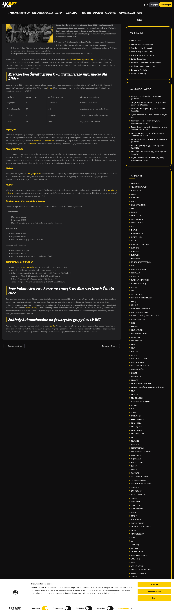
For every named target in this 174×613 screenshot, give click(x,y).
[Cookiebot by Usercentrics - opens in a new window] (15, 608)
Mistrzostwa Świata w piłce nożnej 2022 (81, 59)
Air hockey (135, 183)
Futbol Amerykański (140, 280)
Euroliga (135, 251)
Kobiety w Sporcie (139, 333)
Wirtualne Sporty (139, 555)
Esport (58, 13)
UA (132, 541)
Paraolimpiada (137, 419)
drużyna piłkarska (34, 173)
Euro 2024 (86, 13)
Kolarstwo (136, 337)
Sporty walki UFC (138, 494)
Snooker (135, 487)
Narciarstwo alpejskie (140, 401)
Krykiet (134, 344)
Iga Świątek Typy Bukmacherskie (143, 66)
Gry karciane (136, 294)
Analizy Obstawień (139, 187)
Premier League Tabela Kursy (142, 51)
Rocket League (137, 462)
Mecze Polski (136, 40)
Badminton (136, 190)
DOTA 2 (134, 230)
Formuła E (135, 276)
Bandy (134, 194)
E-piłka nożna (137, 233)
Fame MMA (135, 258)
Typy (133, 537)
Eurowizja (135, 255)
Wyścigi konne (137, 566)
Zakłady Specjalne (139, 573)
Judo (133, 323)
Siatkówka (98, 13)
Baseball (135, 198)
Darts (133, 226)
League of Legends (139, 359)
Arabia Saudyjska (27, 267)
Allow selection (154, 591)
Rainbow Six (136, 455)
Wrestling (135, 559)
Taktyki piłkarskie (138, 523)
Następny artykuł (109, 346)
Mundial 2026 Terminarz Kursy (142, 44)
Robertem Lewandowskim (43, 140)
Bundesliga (136, 216)
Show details (123, 608)
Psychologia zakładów (141, 451)
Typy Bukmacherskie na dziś (141, 48)
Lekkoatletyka (137, 362)
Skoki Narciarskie (127, 13)
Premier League (137, 448)
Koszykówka (110, 13)
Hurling (134, 305)
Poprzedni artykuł (14, 346)
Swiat (133, 512)
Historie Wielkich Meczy (141, 298)
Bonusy (134, 212)
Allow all (154, 585)
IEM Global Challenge (140, 308)
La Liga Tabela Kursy (138, 59)
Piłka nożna (71, 13)
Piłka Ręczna (136, 426)
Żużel (139, 20)
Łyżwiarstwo (136, 376)
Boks (133, 208)
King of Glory (137, 330)
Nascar (134, 405)
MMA (133, 391)
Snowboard (136, 491)
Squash (134, 498)
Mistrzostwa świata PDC (141, 384)
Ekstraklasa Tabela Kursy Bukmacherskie (146, 62)
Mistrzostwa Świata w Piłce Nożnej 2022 (148, 387)
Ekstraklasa (136, 237)
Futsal (134, 287)
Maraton (135, 380)
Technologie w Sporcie (141, 527)
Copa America (137, 219)
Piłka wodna (136, 430)
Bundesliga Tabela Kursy (140, 70)
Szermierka (136, 519)
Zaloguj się (154, 5)
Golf (133, 291)
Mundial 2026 (137, 398)
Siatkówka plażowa (139, 477)
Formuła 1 (135, 273)
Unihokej (135, 544)
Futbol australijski (139, 283)
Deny (154, 598)
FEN (132, 266)
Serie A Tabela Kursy (138, 73)
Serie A (134, 469)
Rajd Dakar (136, 459)
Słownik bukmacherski (42, 13)
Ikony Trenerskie (138, 319)
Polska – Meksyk (31, 307)
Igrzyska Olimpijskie (139, 312)
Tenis (139, 13)
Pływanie (135, 441)
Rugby (133, 466)
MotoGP (134, 394)
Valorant (135, 548)
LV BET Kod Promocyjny (19, 13)
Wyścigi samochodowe (141, 569)
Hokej (133, 301)
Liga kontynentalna (140, 366)
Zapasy (134, 577)
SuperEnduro (137, 509)
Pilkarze (134, 437)
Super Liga (135, 505)
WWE (133, 562)
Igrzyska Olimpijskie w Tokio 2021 (145, 316)
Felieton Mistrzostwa (140, 262)
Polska (49, 88)
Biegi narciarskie (138, 205)
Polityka (135, 444)
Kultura (134, 351)
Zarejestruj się (166, 5)
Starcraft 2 (136, 502)
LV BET (6, 6)
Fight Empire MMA (138, 269)
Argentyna (33, 143)
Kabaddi (134, 326)
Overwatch (136, 416)
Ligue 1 (134, 373)
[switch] (68, 608)
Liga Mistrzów (137, 369)
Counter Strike (137, 223)
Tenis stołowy (137, 534)
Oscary (134, 412)
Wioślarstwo (137, 552)
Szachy (134, 516)
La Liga (134, 355)
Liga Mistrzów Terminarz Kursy (142, 55)
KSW (133, 348)
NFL (132, 409)
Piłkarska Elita (137, 434)
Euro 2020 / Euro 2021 (140, 244)
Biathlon (135, 201)
